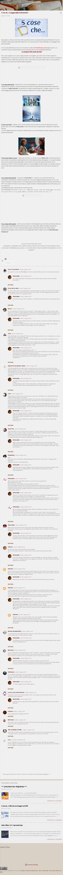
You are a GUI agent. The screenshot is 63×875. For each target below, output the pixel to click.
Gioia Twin (11, 429)
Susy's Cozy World (13, 269)
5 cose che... (8, 263)
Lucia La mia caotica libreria (16, 692)
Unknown (10, 569)
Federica (10, 711)
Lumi (9, 393)
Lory (9, 739)
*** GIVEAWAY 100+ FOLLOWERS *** (14, 787)
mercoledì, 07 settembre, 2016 (18, 739)
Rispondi (10, 285)
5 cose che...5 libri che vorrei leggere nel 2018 (14, 806)
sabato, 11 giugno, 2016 (19, 711)
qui (49, 48)
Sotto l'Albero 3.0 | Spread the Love (12, 825)
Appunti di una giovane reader (16, 366)
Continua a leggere (54, 801)
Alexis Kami (11, 525)
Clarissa (10, 547)
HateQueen (11, 672)
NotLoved (10, 650)
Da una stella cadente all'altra (31, 3)
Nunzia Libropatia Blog (14, 631)
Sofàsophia (11, 478)
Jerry (9, 333)
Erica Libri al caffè (13, 288)
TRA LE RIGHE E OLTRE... (15, 730)
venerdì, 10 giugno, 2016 (25, 269)
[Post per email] (6, 259)
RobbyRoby (11, 455)
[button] (61, 13)
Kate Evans (11, 720)
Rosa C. (10, 308)
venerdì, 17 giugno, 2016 (24, 614)
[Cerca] (61, 3)
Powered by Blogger (32, 864)
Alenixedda (16, 276)
